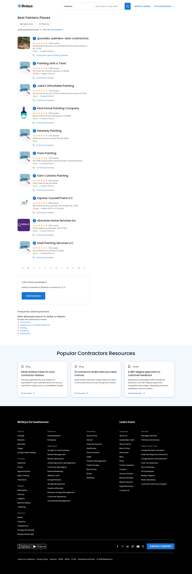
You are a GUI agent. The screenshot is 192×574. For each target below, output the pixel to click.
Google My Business (56, 484)
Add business (33, 295)
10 (79, 268)
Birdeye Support (148, 475)
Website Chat (54, 475)
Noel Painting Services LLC (55, 243)
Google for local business (58, 450)
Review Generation (56, 458)
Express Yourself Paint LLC (55, 198)
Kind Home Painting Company (58, 108)
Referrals (21, 444)
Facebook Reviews (55, 488)
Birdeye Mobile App (26, 534)
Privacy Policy (42, 559)
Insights (21, 498)
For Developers (147, 471)
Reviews (21, 440)
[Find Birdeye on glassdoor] (143, 546)
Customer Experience (57, 496)
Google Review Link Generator (154, 458)
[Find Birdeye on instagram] (133, 546)
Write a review (143, 6)
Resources (123, 452)
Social (20, 467)
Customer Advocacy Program (154, 484)
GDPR (60, 559)
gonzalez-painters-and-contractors (63, 38)
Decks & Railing (53, 55)
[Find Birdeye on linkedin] (128, 546)
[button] (84, 268)
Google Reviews (54, 480)
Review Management (57, 454)
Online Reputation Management (62, 463)
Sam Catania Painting (52, 175)
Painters (64, 55)
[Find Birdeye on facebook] (118, 546)
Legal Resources (126, 486)
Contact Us (124, 490)
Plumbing (24, 330)
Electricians (25, 333)
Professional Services (150, 440)
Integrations (23, 526)
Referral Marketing (55, 471)
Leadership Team (127, 440)
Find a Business (148, 467)
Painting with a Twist (51, 63)
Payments (22, 480)
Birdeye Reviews (126, 478)
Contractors (41, 55)
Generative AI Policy (86, 559)
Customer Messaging (57, 467)
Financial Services (94, 444)
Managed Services (149, 435)
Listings (21, 435)
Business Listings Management (61, 492)
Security (53, 559)
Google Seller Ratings (27, 452)
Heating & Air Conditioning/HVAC (35, 325)
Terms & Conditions (26, 559)
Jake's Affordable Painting (55, 86)
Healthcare (91, 448)
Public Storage (93, 465)
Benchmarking (24, 503)
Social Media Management (59, 501)
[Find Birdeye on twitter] (123, 546)
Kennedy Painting (49, 131)
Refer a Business (148, 480)
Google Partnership (26, 530)
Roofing (23, 328)
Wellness (91, 478)
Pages (20, 448)
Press (121, 461)
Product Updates (126, 465)
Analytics (22, 521)
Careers (122, 469)
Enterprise (52, 440)
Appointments (24, 471)
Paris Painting (46, 153)
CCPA (73, 559)
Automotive (92, 435)
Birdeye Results (126, 482)
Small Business (54, 435)
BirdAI (20, 517)
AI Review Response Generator (154, 454)
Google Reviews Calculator (153, 450)
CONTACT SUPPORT (160, 546)
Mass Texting (23, 475)
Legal (89, 457)
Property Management (96, 461)
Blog (121, 457)
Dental (90, 440)
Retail (89, 473)
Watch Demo (125, 444)
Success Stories (126, 473)
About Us (123, 435)
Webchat (22, 463)
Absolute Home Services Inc (56, 220)
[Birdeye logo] (26, 6)
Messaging (22, 490)
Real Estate (92, 469)
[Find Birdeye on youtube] (138, 546)
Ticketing (22, 507)
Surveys (21, 494)
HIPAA (67, 559)
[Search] (128, 6)
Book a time (124, 448)
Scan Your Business (149, 463)
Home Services (93, 452)
